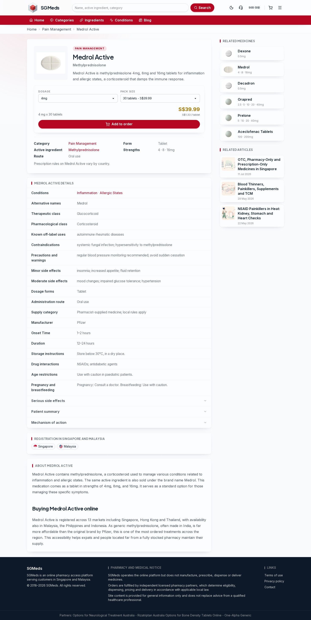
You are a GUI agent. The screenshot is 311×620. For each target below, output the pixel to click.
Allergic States (111, 193)
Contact (269, 587)
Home (39, 20)
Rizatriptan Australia (151, 615)
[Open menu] (280, 7)
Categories (64, 20)
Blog (147, 20)
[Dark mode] (231, 7)
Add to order (122, 124)
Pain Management (56, 29)
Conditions (124, 20)
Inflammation (87, 193)
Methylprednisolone (89, 65)
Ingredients (94, 20)
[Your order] (270, 7)
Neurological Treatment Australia (112, 615)
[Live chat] (241, 7)
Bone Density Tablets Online (202, 615)
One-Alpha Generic (237, 615)
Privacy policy (274, 581)
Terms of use (273, 575)
